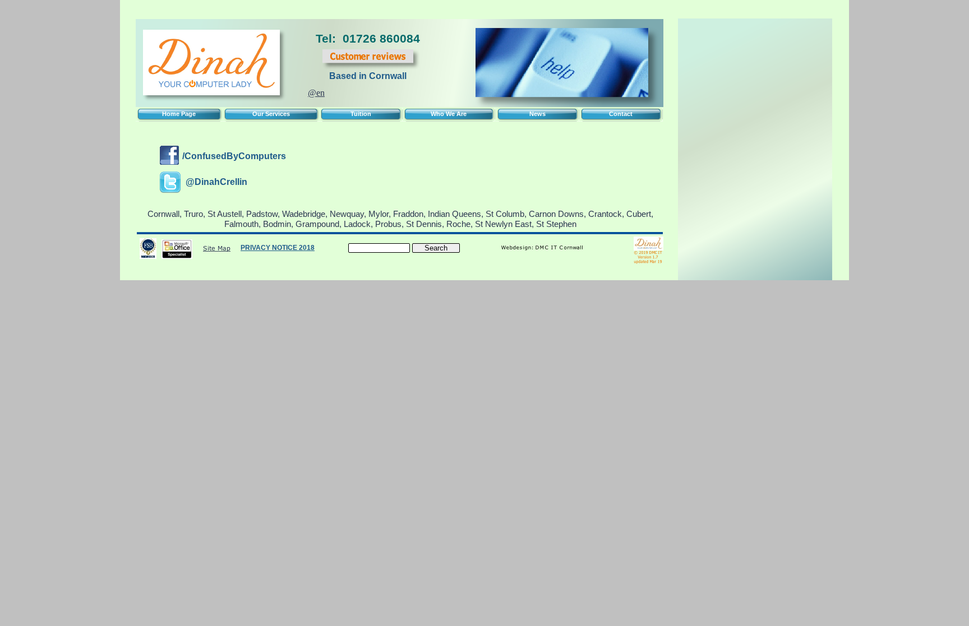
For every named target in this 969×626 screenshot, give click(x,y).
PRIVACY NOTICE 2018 (278, 248)
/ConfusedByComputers (234, 156)
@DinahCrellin (216, 182)
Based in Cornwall (368, 76)
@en (316, 93)
